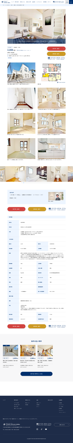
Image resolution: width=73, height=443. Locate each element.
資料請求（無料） (56, 53)
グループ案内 (61, 406)
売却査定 (26, 404)
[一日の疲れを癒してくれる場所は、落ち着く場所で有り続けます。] (15, 181)
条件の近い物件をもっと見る (36, 374)
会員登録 (67, 2)
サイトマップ (61, 410)
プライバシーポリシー (62, 412)
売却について (27, 402)
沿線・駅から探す (17, 404)
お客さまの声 (28, 1)
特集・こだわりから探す (18, 408)
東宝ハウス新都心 (5, 2)
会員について (38, 402)
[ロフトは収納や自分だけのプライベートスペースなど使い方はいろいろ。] (57, 181)
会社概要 (60, 402)
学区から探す (16, 406)
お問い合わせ (62, 424)
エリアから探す (16, 402)
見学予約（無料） (56, 48)
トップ (12, 1)
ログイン (49, 1)
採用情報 (44, 1)
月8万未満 (9, 57)
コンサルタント (39, 1)
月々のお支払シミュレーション (23, 50)
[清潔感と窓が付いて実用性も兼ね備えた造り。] (36, 181)
